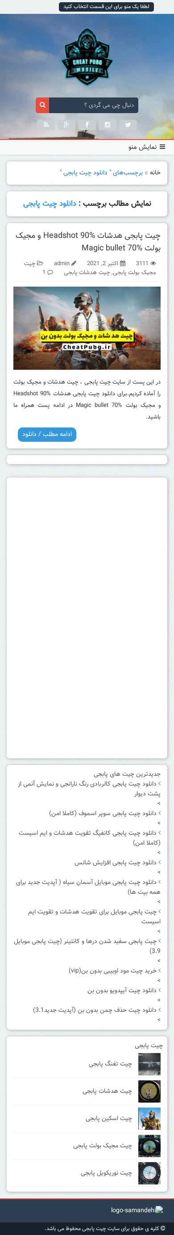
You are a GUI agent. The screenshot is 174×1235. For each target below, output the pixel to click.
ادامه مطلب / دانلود (47, 435)
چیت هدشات (62, 382)
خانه (155, 173)
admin (62, 263)
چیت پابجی (97, 382)
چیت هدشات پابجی (87, 272)
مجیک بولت (27, 382)
